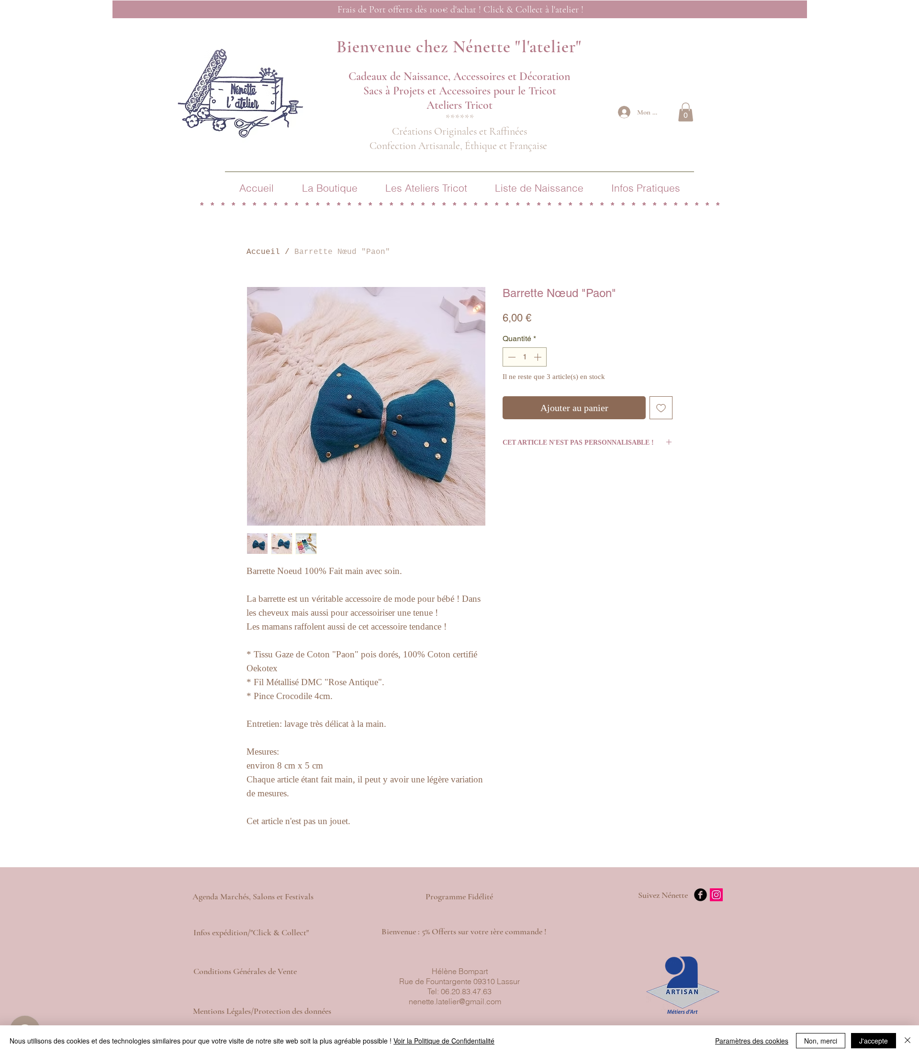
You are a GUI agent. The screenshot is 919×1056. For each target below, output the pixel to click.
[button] (686, 112)
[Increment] (538, 357)
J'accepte (873, 1040)
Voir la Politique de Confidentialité (443, 1040)
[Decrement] (510, 357)
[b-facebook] (700, 894)
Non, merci (820, 1040)
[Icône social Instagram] (716, 894)
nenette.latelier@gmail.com (455, 1001)
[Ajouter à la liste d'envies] (661, 407)
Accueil (263, 252)
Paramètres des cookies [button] (751, 1040)
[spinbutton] (524, 357)
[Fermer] (907, 1040)
